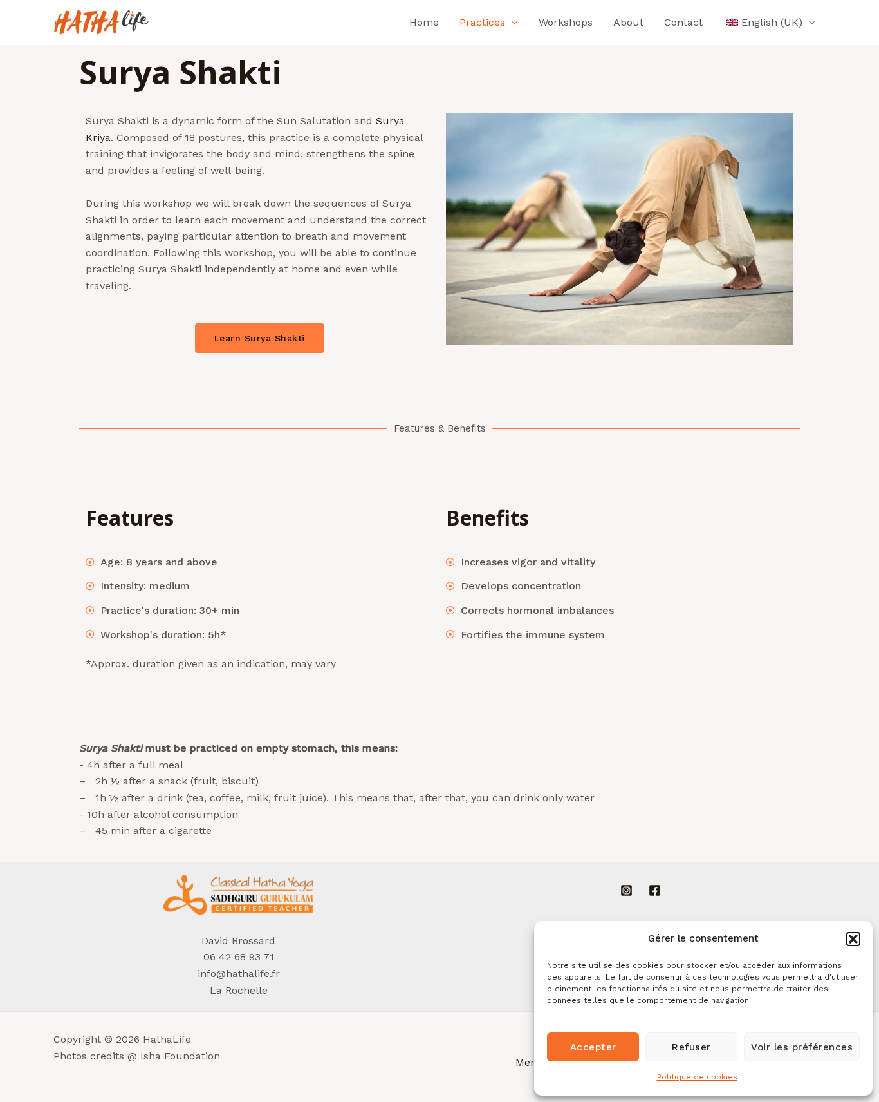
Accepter (593, 1047)
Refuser (691, 1047)
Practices (482, 22)
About (628, 22)
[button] (853, 939)
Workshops (566, 22)
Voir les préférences (802, 1047)
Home (424, 22)
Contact (683, 22)
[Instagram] (626, 890)
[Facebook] (655, 890)
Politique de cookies (697, 1076)
